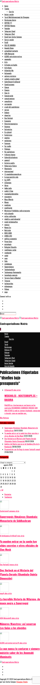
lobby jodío (8, 188)
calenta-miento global (11, 79)
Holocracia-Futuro (10, 165)
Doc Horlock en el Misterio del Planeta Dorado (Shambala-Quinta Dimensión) (20, 440)
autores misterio (10, 76)
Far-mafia (7, 146)
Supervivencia (9, 266)
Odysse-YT (8, 349)
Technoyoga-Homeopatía (12, 272)
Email (6, 341)
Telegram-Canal (9, 31)
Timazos (7, 280)
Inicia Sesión (8, 363)
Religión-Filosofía (10, 247)
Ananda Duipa (9, 48)
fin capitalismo (9, 151)
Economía (7, 121)
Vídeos (6, 289)
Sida (5, 261)
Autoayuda (7, 73)
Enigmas (7, 126)
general (7, 160)
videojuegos (8, 286)
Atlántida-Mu (8, 70)
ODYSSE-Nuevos (9, 25)
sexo (5, 258)
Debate (6, 112)
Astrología (8, 67)
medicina (7, 205)
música (6, 224)
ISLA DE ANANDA (10, 45)
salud (6, 255)
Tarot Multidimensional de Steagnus (16, 17)
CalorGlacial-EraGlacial (12, 81)
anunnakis (7, 59)
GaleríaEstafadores (11, 157)
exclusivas (7, 140)
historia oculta (9, 163)
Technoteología (9, 269)
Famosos (7, 143)
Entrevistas (8, 129)
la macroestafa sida (11, 177)
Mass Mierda (8, 199)
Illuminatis (8, 168)
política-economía (10, 238)
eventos (7, 137)
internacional (8, 171)
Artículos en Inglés (10, 65)
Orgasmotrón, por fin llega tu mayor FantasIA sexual (22, 449)
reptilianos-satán (10, 250)
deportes (7, 115)
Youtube (7, 28)
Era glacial (8, 132)
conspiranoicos (9, 98)
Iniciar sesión (9, 14)
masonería (8, 196)
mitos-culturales (10, 216)
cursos (6, 109)
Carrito (11, 11)
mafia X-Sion (8, 191)
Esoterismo (8, 135)
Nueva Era (7, 227)
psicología (7, 244)
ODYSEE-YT (8, 23)
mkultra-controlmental (12, 219)
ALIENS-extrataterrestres (13, 56)
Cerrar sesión (9, 39)
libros (6, 185)
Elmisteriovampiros (11, 123)
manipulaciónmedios (11, 194)
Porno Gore (8, 241)
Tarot (6, 344)
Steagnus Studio (22, 682)
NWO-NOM (8, 233)
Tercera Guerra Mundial (12, 278)
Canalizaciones (9, 84)
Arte (5, 62)
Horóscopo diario (10, 20)
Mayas (6, 202)
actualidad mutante (11, 51)
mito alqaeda (8, 213)
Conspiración (8, 95)
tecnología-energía (10, 275)
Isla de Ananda (9, 366)
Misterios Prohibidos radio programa (17, 210)
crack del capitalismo (11, 107)
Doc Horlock (8, 118)
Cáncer (6, 87)
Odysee (6, 352)
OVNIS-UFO (8, 236)
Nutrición (7, 230)
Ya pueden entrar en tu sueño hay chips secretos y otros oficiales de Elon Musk (21, 434)
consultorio (8, 101)
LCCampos (7, 182)
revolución (7, 252)
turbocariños (8, 283)
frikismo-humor (9, 154)
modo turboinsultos (11, 222)
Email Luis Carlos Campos (13, 37)
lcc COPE (7, 180)
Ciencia (6, 90)
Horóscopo (8, 347)
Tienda (6, 8)
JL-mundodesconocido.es (12, 174)
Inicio (6, 6)
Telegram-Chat (9, 34)
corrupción (8, 104)
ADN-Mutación (9, 53)
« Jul (1, 490)
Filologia (7, 149)
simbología (8, 264)
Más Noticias (4, 417)
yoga (6, 292)
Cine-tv (6, 93)
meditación (8, 208)
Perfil (6, 42)
